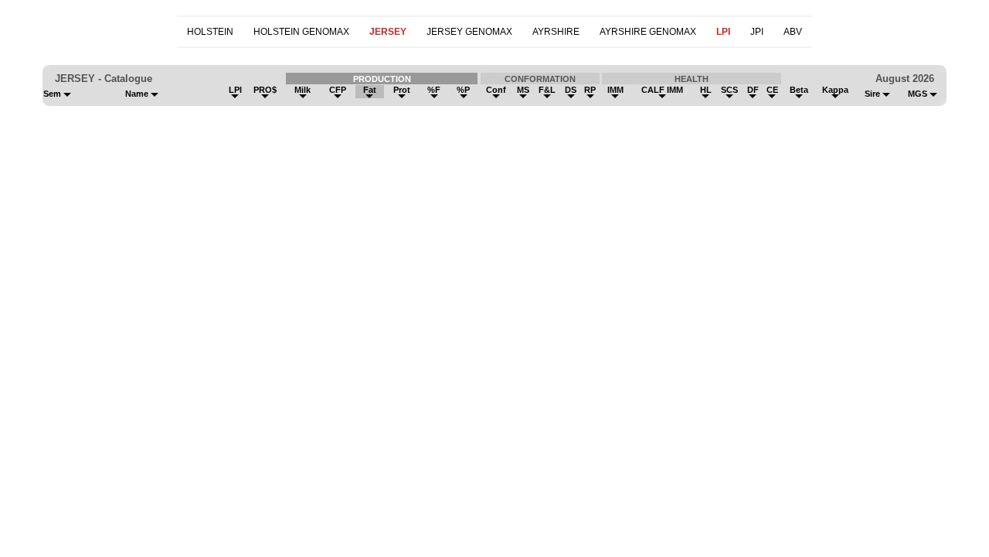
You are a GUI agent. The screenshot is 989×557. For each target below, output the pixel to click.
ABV (792, 31)
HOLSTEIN (210, 31)
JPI (756, 31)
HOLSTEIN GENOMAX (301, 31)
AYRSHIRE (555, 31)
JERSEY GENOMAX (469, 31)
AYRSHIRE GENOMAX (648, 31)
